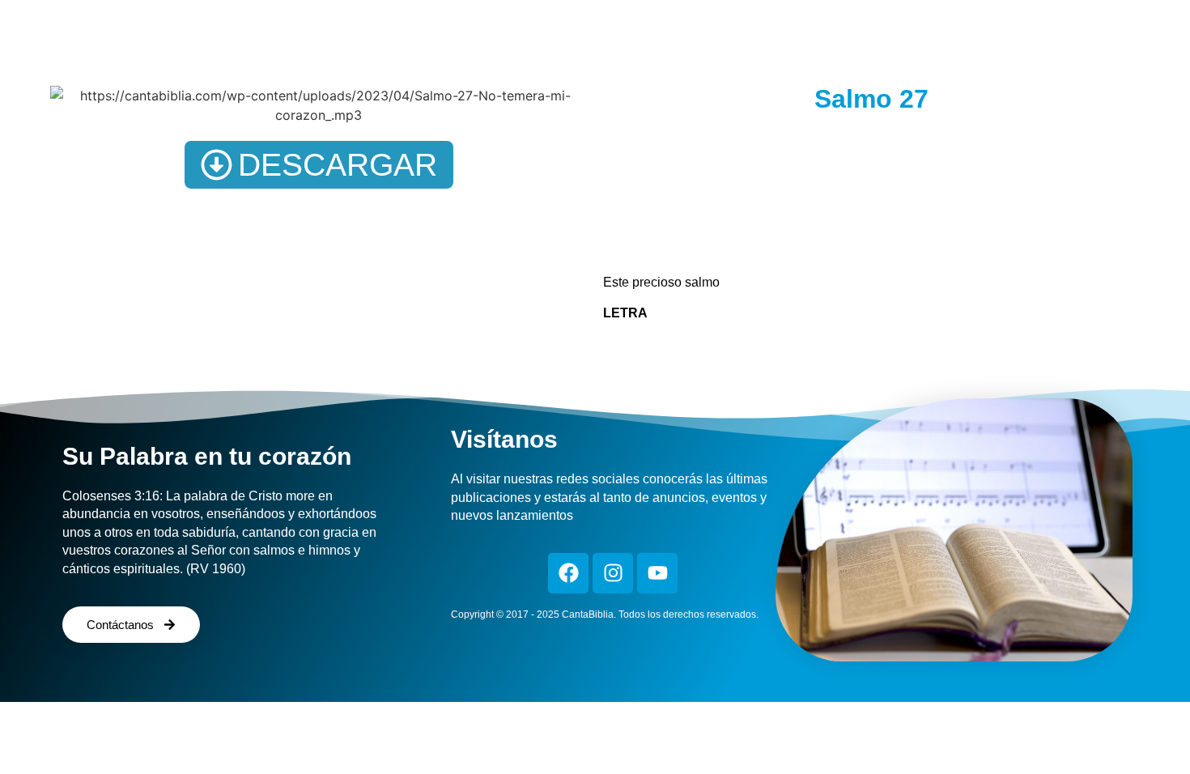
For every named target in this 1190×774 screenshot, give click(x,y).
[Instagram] (613, 573)
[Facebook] (568, 573)
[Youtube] (657, 573)
